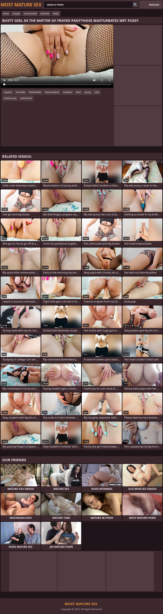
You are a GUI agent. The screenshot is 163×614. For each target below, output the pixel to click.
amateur (67, 92)
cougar (16, 13)
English (154, 4)
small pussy (10, 98)
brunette (20, 92)
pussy (88, 92)
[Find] (135, 4)
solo (97, 92)
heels (56, 13)
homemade (35, 92)
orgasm (8, 92)
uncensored (30, 13)
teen (78, 92)
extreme (44, 13)
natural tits (26, 98)
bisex (6, 13)
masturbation (52, 92)
